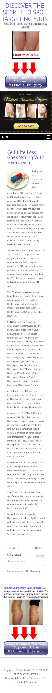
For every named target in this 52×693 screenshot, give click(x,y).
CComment (35, 571)
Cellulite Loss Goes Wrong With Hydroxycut (25, 157)
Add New (40, 555)
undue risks (16, 424)
